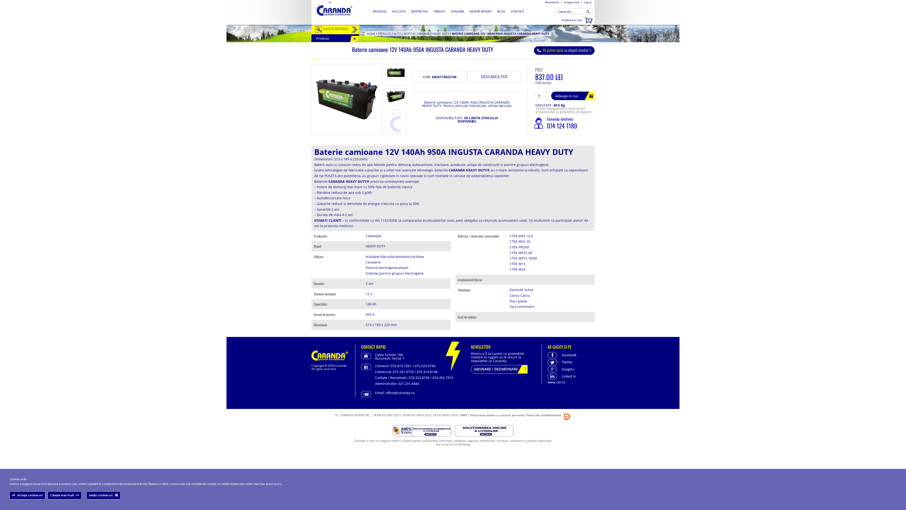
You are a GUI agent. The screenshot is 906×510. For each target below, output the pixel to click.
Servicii (439, 11)
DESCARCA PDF (494, 76)
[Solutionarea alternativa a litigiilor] (422, 432)
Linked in (569, 376)
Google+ (568, 369)
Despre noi (419, 11)
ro (330, 2)
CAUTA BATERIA (335, 28)
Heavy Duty (440, 34)
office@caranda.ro (400, 393)
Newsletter (552, 2)
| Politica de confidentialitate (542, 415)
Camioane (422, 34)
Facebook (569, 355)
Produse (379, 11)
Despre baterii (481, 11)
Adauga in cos (566, 96)
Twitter (567, 362)
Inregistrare (571, 2)
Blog (501, 11)
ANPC (464, 415)
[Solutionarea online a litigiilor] (484, 432)
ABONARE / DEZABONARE (496, 369)
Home (371, 34)
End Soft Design (461, 444)
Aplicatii (399, 11)
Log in (588, 2)
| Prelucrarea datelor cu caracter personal (496, 415)
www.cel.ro (556, 382)
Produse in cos (575, 20)
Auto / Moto (403, 34)
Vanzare (457, 11)
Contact (517, 11)
